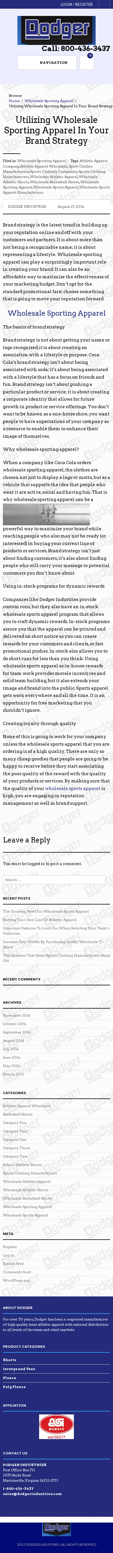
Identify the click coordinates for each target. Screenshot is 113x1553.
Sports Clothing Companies (53, 171)
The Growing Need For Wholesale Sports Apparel (46, 911)
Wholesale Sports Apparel (25, 1215)
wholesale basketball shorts (54, 182)
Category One (14, 1139)
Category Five (14, 1122)
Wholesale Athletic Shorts (25, 1190)
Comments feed (16, 1272)
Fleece (9, 1378)
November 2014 (16, 1015)
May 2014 (11, 1066)
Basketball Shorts (17, 1114)
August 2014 (13, 1040)
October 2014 (14, 1024)
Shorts (9, 1360)
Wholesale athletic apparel (54, 177)
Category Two (15, 1156)
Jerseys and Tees (19, 1369)
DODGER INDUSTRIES (27, 206)
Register (10, 1247)
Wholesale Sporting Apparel (41, 161)
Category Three (16, 1148)
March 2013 (13, 1074)
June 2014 (11, 1057)
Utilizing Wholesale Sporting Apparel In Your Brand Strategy (56, 130)
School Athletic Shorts (22, 1165)
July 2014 (11, 1049)
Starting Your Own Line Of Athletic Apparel (39, 920)
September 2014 (17, 1032)
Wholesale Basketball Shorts (27, 1198)
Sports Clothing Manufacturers (30, 1173)
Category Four (15, 1131)
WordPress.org (16, 1280)
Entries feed (13, 1263)
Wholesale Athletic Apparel (26, 1181)
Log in (8, 1255)
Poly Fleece (14, 1387)
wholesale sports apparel (55, 187)
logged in (36, 864)
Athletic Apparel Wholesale (44, 166)
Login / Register (77, 4)
